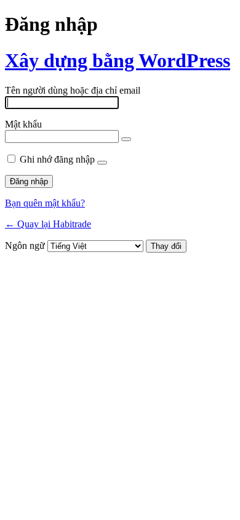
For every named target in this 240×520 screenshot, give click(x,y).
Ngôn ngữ (25, 245)
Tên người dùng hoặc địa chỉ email (72, 90)
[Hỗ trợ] (102, 163)
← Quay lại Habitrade (48, 224)
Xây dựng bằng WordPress (117, 60)
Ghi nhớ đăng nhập (57, 159)
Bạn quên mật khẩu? (45, 203)
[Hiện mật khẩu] (126, 139)
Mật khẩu (23, 124)
